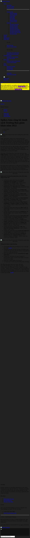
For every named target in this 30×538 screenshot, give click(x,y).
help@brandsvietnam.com (10, 513)
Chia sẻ (5, 109)
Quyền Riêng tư (8, 500)
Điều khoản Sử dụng (9, 499)
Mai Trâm (2, 103)
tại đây (10, 248)
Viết (2, 82)
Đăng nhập (6, 78)
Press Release (7, 116)
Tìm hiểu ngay (22, 86)
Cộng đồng (6, 114)
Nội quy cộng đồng (8, 501)
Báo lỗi (5, 111)
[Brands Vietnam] (5, 1)
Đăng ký (6, 80)
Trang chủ (6, 113)
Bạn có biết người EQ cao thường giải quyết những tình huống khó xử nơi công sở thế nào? (14, 86)
